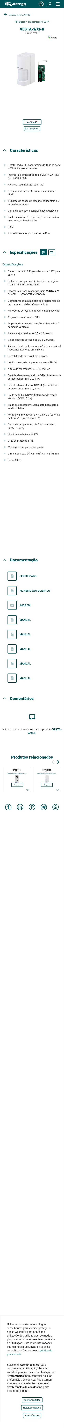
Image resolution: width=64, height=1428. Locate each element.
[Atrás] (53, 761)
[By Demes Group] (15, 4)
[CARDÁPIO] (58, 4)
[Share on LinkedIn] (20, 807)
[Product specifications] (51, 252)
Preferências (32, 1415)
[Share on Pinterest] (32, 807)
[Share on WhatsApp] (56, 807)
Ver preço (32, 121)
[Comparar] (28, 789)
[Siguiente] (58, 761)
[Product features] (43, 252)
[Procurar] (49, 4)
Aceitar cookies (32, 1399)
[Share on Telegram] (44, 807)
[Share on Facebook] (8, 807)
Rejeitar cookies (32, 1407)
